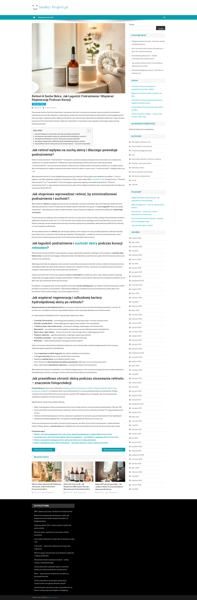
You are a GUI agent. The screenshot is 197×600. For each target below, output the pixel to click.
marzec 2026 (136, 259)
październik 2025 (138, 281)
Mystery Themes (52, 597)
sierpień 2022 (136, 361)
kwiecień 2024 (137, 319)
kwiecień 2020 (137, 480)
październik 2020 (138, 455)
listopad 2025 (136, 276)
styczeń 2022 (136, 391)
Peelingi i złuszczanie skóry (141, 163)
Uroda (134, 180)
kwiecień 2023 (137, 340)
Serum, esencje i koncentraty (142, 172)
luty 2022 (135, 387)
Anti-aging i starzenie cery (141, 142)
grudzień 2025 (137, 272)
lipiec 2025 (135, 293)
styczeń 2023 (136, 344)
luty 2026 (135, 264)
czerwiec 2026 (137, 247)
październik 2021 (138, 404)
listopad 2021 (136, 400)
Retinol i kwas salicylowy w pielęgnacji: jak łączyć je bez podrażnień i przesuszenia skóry (46, 486)
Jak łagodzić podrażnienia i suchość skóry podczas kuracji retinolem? (57, 139)
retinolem (39, 248)
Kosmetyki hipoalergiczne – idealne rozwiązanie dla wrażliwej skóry (144, 57)
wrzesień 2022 (137, 357)
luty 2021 (135, 438)
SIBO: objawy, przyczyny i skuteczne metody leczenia (53, 511)
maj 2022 (135, 374)
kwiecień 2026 (137, 255)
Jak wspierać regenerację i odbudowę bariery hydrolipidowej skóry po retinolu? (60, 141)
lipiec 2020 (135, 468)
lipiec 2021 (135, 417)
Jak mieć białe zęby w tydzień (142, 225)
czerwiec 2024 (137, 315)
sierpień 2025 (136, 289)
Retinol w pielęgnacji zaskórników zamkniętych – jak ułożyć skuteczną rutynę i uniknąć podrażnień (71, 443)
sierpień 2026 (136, 238)
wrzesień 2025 (137, 285)
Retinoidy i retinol (39, 104)
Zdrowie (135, 185)
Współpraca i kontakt (45, 17)
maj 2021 (135, 425)
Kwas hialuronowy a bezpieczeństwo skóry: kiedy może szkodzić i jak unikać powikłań (45, 450)
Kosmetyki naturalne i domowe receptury (146, 159)
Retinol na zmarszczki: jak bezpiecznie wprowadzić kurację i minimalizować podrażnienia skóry (77, 486)
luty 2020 (135, 489)
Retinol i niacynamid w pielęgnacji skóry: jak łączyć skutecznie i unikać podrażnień (65, 440)
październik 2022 (138, 353)
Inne (133, 155)
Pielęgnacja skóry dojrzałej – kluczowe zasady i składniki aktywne (148, 42)
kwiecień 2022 (137, 378)
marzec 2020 (136, 485)
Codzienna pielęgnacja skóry (142, 151)
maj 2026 (135, 251)
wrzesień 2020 (137, 459)
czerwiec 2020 (137, 472)
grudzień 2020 (137, 446)
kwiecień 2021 (137, 429)
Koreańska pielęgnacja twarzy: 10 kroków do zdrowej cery (147, 71)
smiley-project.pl (50, 108)
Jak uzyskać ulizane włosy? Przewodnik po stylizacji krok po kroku (147, 64)
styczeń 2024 (136, 327)
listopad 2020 (136, 451)
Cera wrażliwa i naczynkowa (142, 146)
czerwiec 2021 (137, 421)
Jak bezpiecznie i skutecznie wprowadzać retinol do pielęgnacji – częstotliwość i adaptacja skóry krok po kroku (76, 437)
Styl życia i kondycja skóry (141, 176)
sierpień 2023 (136, 336)
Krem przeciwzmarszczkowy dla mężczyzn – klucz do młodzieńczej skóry (148, 50)
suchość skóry (86, 243)
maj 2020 (135, 476)
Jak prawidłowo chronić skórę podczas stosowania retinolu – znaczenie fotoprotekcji (62, 144)
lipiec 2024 (135, 310)
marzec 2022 (136, 383)
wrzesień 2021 (137, 408)
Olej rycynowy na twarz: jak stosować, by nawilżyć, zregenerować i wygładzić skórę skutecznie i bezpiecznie (114, 450)
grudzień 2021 (137, 395)
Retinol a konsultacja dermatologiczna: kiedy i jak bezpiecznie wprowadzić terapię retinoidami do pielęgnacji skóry (51, 518)
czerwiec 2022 (137, 370)
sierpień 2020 (136, 463)
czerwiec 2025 (137, 298)
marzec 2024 (136, 323)
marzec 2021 (136, 434)
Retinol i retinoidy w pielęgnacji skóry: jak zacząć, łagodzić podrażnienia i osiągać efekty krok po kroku (73, 434)
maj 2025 (135, 302)
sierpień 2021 (136, 412)
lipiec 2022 (135, 366)
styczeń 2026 (136, 268)
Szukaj (131, 24)
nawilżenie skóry (98, 179)
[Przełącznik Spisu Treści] (87, 131)
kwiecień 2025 (137, 306)
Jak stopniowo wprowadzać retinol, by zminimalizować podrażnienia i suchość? (60, 136)
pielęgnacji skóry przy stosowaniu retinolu (78, 388)
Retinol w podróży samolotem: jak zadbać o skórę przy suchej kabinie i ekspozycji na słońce (109, 486)
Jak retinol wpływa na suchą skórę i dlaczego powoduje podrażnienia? (57, 134)
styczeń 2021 (136, 442)
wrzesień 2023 (137, 332)
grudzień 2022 (137, 349)
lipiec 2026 (135, 242)
